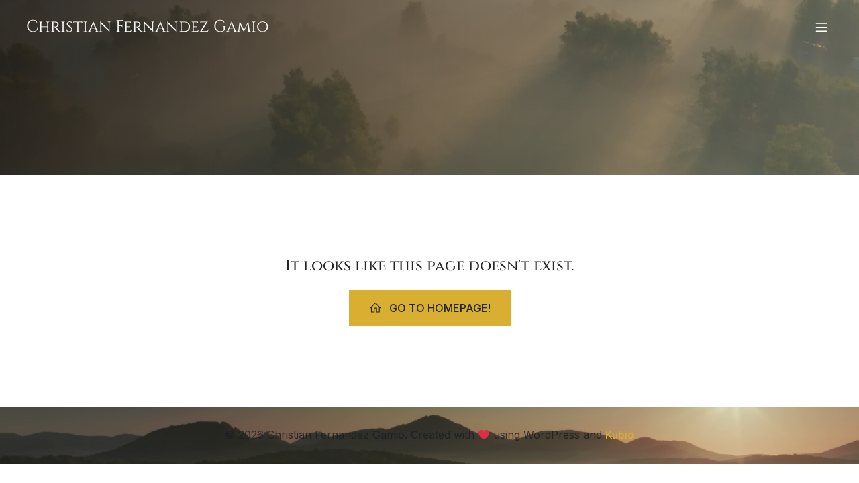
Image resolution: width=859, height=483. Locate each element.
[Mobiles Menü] (821, 26)
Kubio (619, 434)
